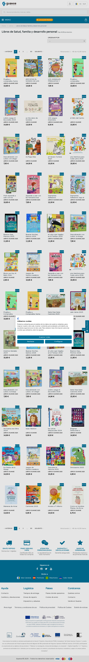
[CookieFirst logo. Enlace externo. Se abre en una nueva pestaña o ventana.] (18, 319)
